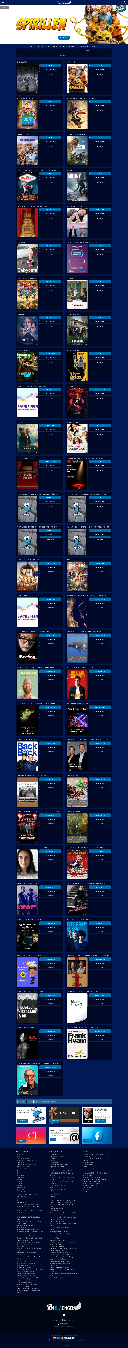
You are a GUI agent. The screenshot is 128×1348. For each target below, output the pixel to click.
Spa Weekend (21, 1188)
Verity (51, 1198)
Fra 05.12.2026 (99, 851)
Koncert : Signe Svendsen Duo (26, 1271)
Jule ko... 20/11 (50, 851)
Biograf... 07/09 (50, 425)
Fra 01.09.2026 (50, 245)
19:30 (46, 173)
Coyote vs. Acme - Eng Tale (58, 1167)
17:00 (46, 137)
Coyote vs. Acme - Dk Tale (25, 1225)
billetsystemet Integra (68, 1340)
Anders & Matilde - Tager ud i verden (60, 1278)
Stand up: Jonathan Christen (25, 1240)
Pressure (19, 1200)
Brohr (18, 1215)
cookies (74, 1335)
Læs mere (50, 74)
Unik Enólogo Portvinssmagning (26, 1253)
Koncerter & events (84, 46)
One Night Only (21, 1183)
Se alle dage (50, 70)
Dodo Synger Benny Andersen (26, 1274)
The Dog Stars (21, 1175)
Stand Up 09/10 (50, 671)
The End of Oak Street (23, 1167)
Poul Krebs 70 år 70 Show (24, 1244)
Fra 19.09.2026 (50, 497)
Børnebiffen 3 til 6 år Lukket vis (26, 1192)
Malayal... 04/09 (100, 389)
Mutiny (18, 1173)
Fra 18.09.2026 (99, 461)
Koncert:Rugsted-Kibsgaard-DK (26, 1282)
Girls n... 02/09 (100, 425)
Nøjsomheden (21, 1162)
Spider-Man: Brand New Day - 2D (26, 1160)
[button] (4, 38)
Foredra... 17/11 (100, 815)
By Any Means (21, 1190)
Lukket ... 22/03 (100, 995)
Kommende (45, 46)
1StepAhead (80, 1340)
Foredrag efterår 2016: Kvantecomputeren (29, 1242)
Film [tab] (39, 50)
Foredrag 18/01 (50, 887)
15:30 (95, 101)
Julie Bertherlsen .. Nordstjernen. (26, 1263)
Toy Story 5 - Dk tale (23, 1158)
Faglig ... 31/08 (99, 209)
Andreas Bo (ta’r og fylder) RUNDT (27, 1276)
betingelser (61, 1335)
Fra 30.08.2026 (99, 317)
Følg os (21, 1140)
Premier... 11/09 (50, 461)
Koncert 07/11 (50, 815)
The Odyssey (20, 1154)
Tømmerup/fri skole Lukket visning (27, 1284)
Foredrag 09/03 (100, 959)
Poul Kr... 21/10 (100, 707)
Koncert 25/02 (100, 923)
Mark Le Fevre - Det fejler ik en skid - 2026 (29, 1238)
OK (53, 1139)
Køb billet (64, 38)
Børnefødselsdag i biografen (91, 1177)
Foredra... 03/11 (100, 779)
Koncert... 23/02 (50, 923)
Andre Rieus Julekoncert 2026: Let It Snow (29, 1265)
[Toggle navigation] (125, 2)
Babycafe (19, 1181)
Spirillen (19, 1156)
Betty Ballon (53, 1196)
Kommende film (88, 1164)
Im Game (19, 1198)
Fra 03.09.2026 (99, 353)
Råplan (52, 1206)
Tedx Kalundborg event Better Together (28, 1204)
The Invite (19, 1179)
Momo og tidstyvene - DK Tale (59, 1232)
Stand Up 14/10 (100, 671)
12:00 (46, 65)
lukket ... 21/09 (50, 563)
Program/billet (34, 46)
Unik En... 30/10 (50, 779)
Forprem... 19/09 (100, 563)
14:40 (46, 101)
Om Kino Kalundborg (89, 1185)
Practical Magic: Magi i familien (59, 1164)
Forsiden (85, 1160)
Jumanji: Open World (56, 1244)
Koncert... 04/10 (100, 599)
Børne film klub (21, 1227)
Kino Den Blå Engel (64, 2)
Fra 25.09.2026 (99, 245)
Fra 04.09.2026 (50, 209)
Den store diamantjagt (56, 1209)
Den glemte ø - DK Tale (57, 1211)
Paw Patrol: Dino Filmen (24, 1196)
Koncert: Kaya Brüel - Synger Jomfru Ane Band (31, 1269)
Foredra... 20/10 (50, 707)
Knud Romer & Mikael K (24, 1267)
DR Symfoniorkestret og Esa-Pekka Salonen (30, 1232)
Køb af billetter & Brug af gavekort (93, 1158)
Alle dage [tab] (63, 54)
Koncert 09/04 (50, 1031)
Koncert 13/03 (50, 995)
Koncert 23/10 (50, 743)
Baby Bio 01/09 (50, 353)
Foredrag (95, 46)
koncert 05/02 (100, 887)
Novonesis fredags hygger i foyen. (27, 1194)
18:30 (95, 137)
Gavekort (54, 46)
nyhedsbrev (54, 1335)
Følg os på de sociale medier (92, 1181)
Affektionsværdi (21, 1177)
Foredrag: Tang (21, 1261)
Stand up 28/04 (100, 1031)
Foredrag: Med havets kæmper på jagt (28, 1234)
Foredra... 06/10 (100, 635)
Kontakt (62, 46)
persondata (68, 1335)
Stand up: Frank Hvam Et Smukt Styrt (28, 1288)
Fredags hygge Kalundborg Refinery (27, 1229)
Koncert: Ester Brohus (23, 1286)
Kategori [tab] (87, 50)
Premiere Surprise (22, 1202)
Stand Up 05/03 (50, 959)
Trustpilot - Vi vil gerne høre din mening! (94, 1183)
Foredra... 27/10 (100, 743)
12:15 (95, 65)
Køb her (55, 1121)
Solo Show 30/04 (50, 1067)
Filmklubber (86, 1188)
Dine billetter (71, 46)
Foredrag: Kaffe (21, 1255)
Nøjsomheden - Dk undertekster (26, 1164)
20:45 (95, 173)
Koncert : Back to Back (24, 1246)
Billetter (100, 1121)
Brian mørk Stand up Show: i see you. (28, 1236)
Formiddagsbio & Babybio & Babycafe (94, 1179)
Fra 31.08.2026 (99, 281)
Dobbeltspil (20, 1185)
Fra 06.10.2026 (50, 635)
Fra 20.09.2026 (50, 530)
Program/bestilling (88, 1162)
